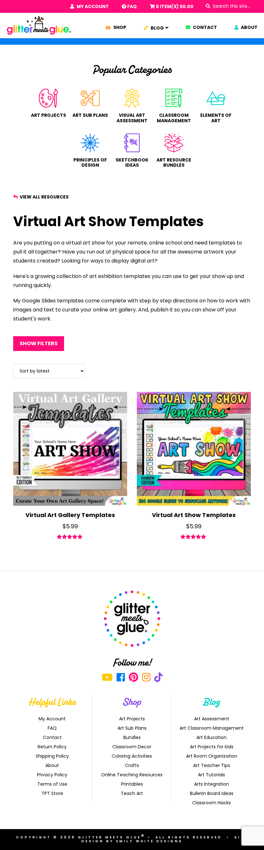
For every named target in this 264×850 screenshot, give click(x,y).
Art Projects (48, 115)
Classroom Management (174, 118)
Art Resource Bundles (173, 162)
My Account (92, 6)
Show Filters (39, 343)
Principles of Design (90, 162)
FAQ (131, 6)
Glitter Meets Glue (39, 25)
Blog (157, 28)
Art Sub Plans (90, 115)
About (249, 27)
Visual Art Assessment (132, 118)
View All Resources (44, 197)
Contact (204, 27)
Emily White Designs (149, 841)
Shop (119, 27)
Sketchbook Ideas (132, 162)
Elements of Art (215, 118)
